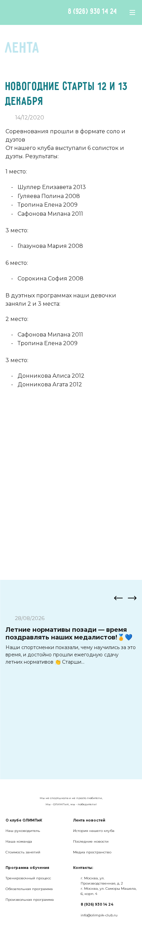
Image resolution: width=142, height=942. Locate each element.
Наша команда (19, 841)
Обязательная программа (29, 889)
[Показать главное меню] (132, 12)
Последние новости (91, 841)
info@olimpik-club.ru (99, 915)
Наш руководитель (23, 830)
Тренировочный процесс (28, 878)
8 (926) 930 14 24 (92, 12)
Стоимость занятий (23, 852)
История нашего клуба (93, 830)
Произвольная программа (30, 899)
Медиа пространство (92, 852)
